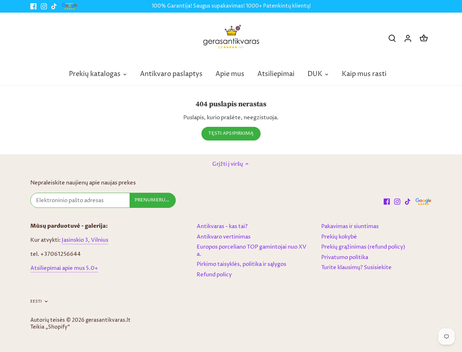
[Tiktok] (54, 6)
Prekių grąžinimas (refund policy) (363, 247)
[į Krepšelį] (423, 38)
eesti (36, 301)
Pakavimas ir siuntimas (350, 226)
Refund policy (214, 275)
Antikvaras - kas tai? (222, 226)
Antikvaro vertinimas (223, 237)
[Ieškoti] (392, 38)
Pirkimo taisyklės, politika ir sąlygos (241, 264)
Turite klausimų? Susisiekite (356, 267)
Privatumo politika (344, 257)
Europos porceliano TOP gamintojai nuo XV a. (251, 250)
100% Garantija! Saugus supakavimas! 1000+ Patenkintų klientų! (231, 6)
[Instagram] (44, 6)
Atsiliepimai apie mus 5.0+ (64, 268)
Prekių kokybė (339, 237)
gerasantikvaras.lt (108, 320)
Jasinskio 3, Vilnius (85, 240)
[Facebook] (33, 6)
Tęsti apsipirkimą (230, 133)
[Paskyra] (408, 38)
